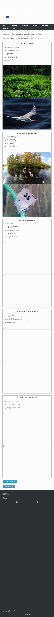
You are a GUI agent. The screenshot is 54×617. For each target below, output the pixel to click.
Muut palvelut (45, 25)
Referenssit (35, 25)
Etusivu (4, 25)
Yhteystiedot (5, 28)
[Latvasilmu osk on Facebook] (7, 17)
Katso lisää (9, 60)
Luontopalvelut (14, 25)
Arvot (14, 28)
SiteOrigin (29, 614)
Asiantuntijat (25, 25)
